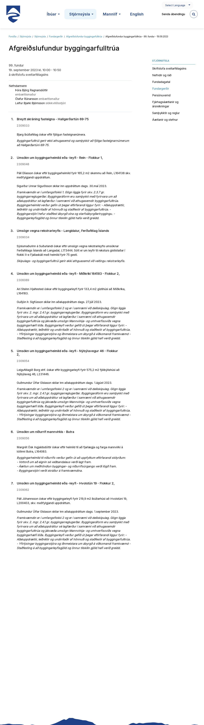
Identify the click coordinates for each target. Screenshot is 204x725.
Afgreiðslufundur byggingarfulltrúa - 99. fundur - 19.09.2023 (137, 36)
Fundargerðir (56, 36)
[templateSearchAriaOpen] (194, 14)
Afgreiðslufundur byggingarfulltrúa (84, 36)
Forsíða (12, 36)
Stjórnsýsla (25, 36)
